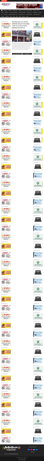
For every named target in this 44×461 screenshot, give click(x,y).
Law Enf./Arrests (15, 10)
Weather (10, 10)
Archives (23, 16)
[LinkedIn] (42, 1)
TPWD (11, 16)
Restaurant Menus (29, 10)
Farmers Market (35, 12)
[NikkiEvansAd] (6, 36)
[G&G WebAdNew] (38, 28)
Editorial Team (20, 29)
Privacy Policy (33, 451)
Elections (40, 12)
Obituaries (20, 10)
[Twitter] (41, 1)
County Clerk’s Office (37, 14)
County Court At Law (22, 14)
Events (24, 10)
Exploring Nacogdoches (22, 12)
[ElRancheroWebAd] (38, 36)
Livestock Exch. (29, 12)
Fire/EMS (34, 10)
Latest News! (5, 10)
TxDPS (20, 16)
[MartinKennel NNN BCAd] (38, 45)
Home (19, 458)
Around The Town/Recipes (13, 12)
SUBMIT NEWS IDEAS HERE (33, 446)
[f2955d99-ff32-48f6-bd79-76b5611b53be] (6, 28)
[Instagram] (39, 1)
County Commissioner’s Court (13, 14)
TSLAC (14, 16)
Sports (38, 10)
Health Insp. (6, 12)
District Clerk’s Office (29, 14)
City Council (5, 14)
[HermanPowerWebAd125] (6, 45)
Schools (2, 12)
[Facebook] (38, 1)
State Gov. (7, 16)
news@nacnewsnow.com (13, 453)
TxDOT (17, 16)
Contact (27, 16)
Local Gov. (2, 16)
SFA (1, 14)
